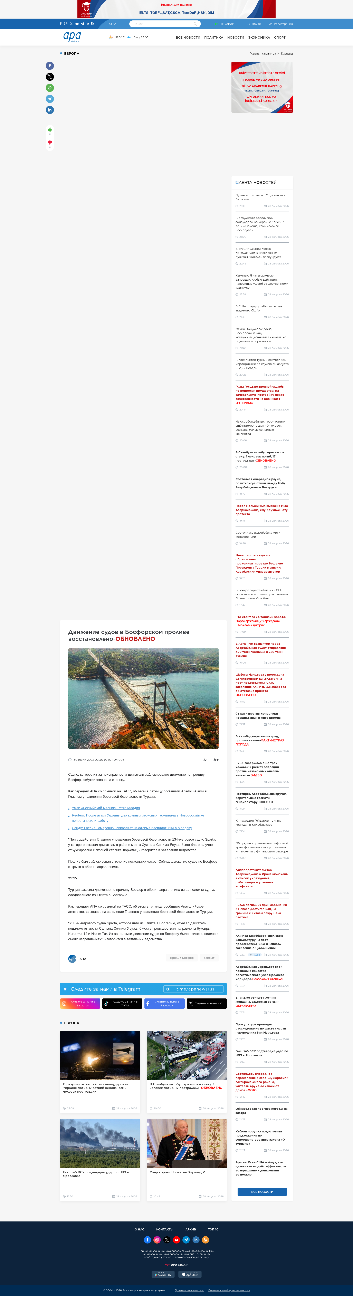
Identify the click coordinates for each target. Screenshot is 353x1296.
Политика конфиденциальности (229, 1290)
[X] (71, 24)
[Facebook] (61, 24)
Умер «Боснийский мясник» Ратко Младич (106, 808)
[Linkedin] (88, 24)
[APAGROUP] (176, 1265)
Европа (286, 54)
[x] (167, 1240)
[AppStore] (190, 1275)
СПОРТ (280, 37)
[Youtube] (77, 24)
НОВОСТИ (235, 37)
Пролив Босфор (182, 957)
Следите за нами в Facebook (167, 1003)
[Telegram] (82, 24)
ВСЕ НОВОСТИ (188, 37)
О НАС (139, 1229)
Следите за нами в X (208, 1003)
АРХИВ (190, 1229)
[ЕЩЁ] (289, 37)
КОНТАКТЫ (164, 1229)
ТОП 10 (213, 1229)
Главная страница (263, 53)
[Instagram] (65, 24)
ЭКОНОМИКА (259, 37)
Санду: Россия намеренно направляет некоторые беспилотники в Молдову (132, 828)
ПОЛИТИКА (213, 37)
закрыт (209, 957)
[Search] (195, 24)
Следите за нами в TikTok (125, 1003)
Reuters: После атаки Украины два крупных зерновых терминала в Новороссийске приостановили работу (138, 818)
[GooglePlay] (163, 1275)
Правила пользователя (189, 1290)
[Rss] (92, 24)
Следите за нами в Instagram (83, 1003)
